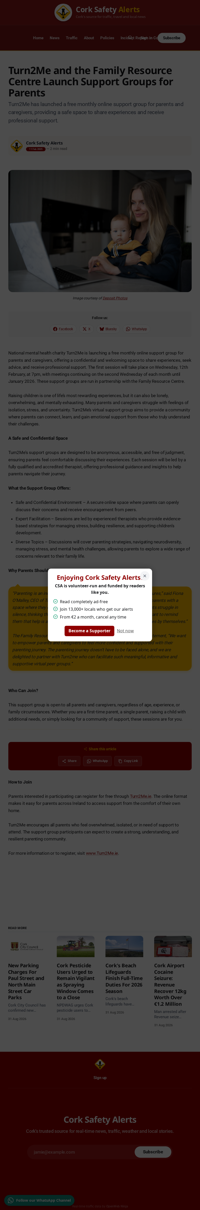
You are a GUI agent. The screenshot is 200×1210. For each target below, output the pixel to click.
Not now (125, 631)
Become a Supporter (89, 631)
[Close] (144, 576)
